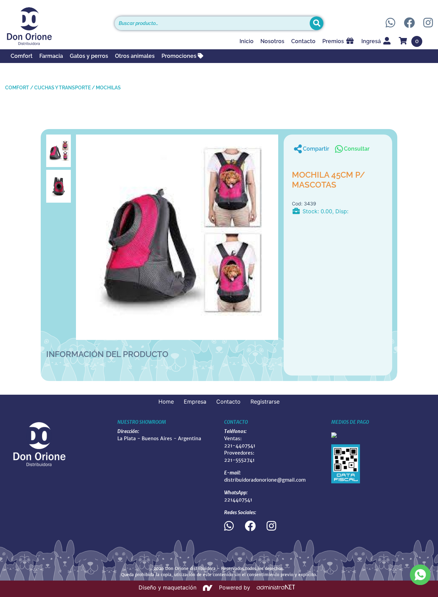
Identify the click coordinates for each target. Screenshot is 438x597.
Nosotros (272, 41)
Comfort (22, 56)
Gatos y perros (89, 56)
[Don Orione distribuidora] (54, 26)
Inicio (247, 41)
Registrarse (265, 401)
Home (166, 401)
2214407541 (238, 500)
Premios (333, 41)
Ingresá (371, 41)
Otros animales (135, 56)
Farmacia (51, 56)
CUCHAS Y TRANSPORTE (62, 87)
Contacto (303, 41)
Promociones (180, 56)
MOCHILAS (108, 87)
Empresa (195, 401)
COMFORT (17, 87)
